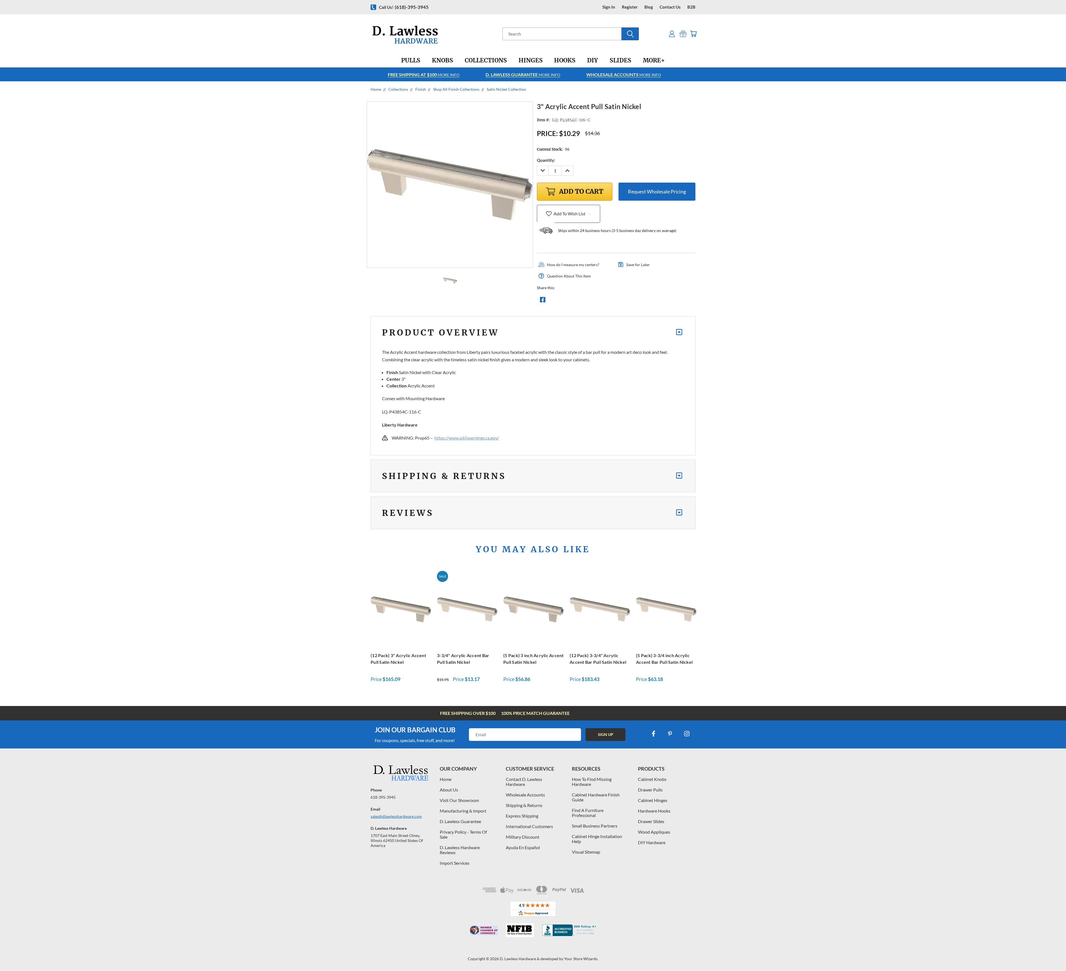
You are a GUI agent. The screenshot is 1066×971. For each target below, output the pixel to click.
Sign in (608, 7)
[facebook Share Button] (542, 301)
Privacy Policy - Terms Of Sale (463, 834)
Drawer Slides (651, 821)
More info (423, 74)
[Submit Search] (630, 33)
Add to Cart (401, 608)
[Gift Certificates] (683, 33)
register (630, 7)
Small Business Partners (594, 825)
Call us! (404, 7)
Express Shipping (522, 815)
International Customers (529, 826)
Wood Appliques (654, 831)
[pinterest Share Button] (602, 301)
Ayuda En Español (523, 847)
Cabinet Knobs (652, 779)
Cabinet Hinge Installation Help (597, 839)
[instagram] (686, 733)
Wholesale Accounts (525, 794)
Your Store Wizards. (581, 958)
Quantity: (546, 160)
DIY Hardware (651, 842)
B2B (691, 7)
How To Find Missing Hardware (592, 781)
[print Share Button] (582, 301)
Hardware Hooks (654, 810)
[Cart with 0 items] (693, 33)
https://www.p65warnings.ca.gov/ (466, 437)
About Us (449, 789)
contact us (670, 7)
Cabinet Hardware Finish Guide (596, 797)
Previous (1051, 953)
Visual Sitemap (586, 851)
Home (445, 779)
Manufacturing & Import (463, 810)
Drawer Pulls (650, 789)
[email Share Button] (562, 301)
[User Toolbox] (671, 33)
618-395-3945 (383, 797)
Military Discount (522, 836)
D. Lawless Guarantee (460, 821)
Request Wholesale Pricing (657, 191)
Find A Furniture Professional (588, 813)
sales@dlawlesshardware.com (396, 816)
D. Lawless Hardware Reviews (460, 850)
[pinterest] (670, 733)
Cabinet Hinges (652, 800)
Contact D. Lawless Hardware (524, 781)
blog (648, 7)
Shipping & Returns (524, 805)
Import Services (454, 863)
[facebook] (653, 733)
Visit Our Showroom (459, 800)
